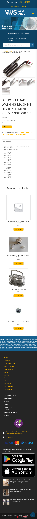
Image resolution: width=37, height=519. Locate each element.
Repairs (6, 375)
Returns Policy (8, 389)
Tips (5, 378)
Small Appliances (9, 364)
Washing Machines (20, 38)
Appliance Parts (9, 366)
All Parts (21, 133)
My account (15, 6)
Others (10, 40)
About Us (7, 361)
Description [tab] (7, 141)
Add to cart (7, 127)
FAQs (5, 381)
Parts (3, 134)
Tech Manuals (8, 369)
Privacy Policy (8, 386)
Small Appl (24, 36)
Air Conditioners (13, 34)
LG (11, 51)
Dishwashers (25, 34)
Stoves (10, 38)
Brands (8, 51)
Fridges (16, 36)
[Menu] (33, 13)
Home (3, 51)
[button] (32, 57)
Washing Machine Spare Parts (16, 134)
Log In (24, 6)
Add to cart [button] (18, 229)
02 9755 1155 (24, 2)
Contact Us (7, 384)
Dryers (10, 36)
